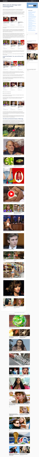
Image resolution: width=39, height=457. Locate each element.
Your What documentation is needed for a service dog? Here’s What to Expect (32, 26)
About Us (23, 312)
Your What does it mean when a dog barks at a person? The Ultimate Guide (32, 12)
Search (29, 4)
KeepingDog (5, 1)
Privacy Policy (18, 312)
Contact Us (21, 312)
